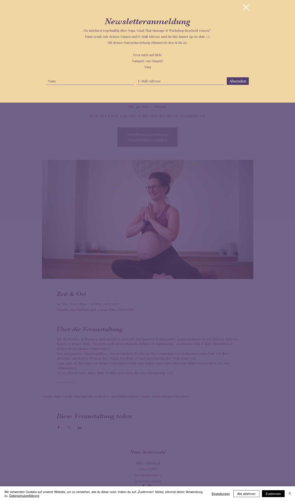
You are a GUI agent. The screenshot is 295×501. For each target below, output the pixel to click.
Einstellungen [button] (221, 493)
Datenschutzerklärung (24, 495)
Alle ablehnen (246, 493)
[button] (246, 7)
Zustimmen (273, 493)
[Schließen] (289, 494)
